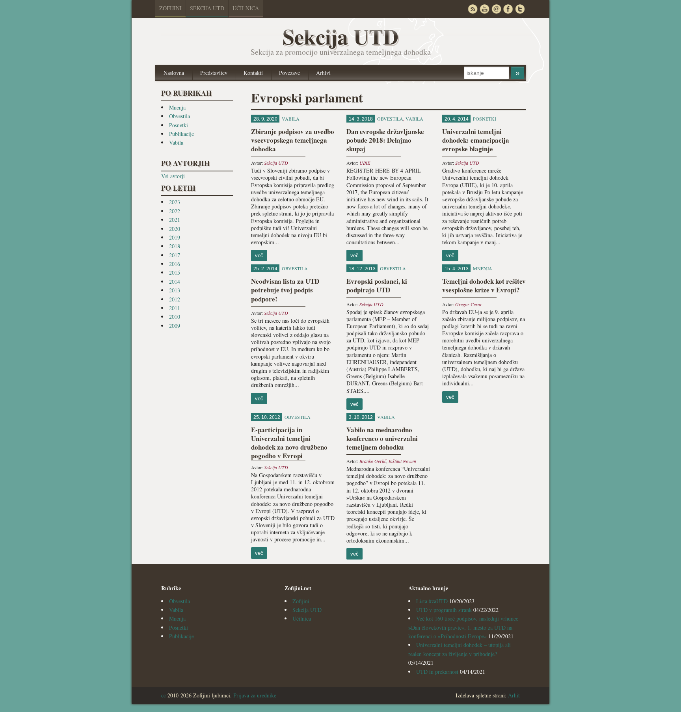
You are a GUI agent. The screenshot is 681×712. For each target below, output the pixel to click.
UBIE (364, 163)
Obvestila (179, 116)
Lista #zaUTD (432, 601)
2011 (174, 308)
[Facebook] (508, 9)
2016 (174, 264)
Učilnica (246, 8)
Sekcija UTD (207, 8)
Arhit (514, 695)
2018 (174, 246)
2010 (174, 316)
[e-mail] (496, 9)
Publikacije (181, 134)
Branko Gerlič (372, 461)
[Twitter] (520, 9)
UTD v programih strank (444, 609)
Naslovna (174, 72)
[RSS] (472, 9)
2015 (174, 272)
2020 (174, 228)
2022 (174, 211)
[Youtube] (484, 9)
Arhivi (323, 72)
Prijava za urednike (254, 695)
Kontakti (253, 72)
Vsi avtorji (173, 176)
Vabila (176, 142)
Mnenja (177, 107)
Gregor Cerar (468, 304)
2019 (174, 237)
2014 (174, 281)
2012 (174, 299)
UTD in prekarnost (437, 671)
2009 (174, 325)
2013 (174, 290)
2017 (174, 255)
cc (163, 695)
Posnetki (178, 125)
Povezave (289, 72)
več (259, 255)
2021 (174, 219)
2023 (174, 202)
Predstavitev (213, 72)
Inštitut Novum (402, 461)
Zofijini (170, 8)
